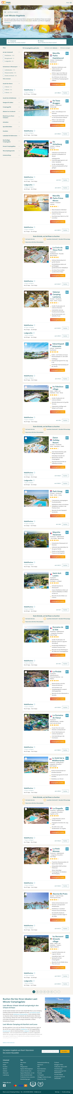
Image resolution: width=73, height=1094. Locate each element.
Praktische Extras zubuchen (27, 1077)
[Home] (5, 12)
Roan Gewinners (41, 1068)
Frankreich (5, 1062)
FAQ (38, 1066)
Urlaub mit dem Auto (25, 1071)
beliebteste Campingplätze (20, 1014)
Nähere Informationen (9, 1042)
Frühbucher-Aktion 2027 (60, 1066)
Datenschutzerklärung (43, 1062)
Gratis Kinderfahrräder (26, 1075)
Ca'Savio (56, 1062)
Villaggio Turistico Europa (44, 1077)
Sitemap (57, 1091)
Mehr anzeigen (7, 78)
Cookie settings (66, 1091)
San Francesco (41, 1071)
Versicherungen (58, 1068)
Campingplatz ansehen (57, 84)
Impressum (40, 1064)
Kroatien (5, 1066)
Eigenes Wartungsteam (26, 1068)
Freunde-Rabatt (58, 1074)
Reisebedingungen (25, 1079)
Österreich (5, 1073)
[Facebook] (4, 1085)
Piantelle (39, 1073)
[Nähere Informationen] (34, 89)
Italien (4, 1064)
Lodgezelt (26, 1031)
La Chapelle (40, 1075)
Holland (5, 1071)
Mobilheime (24, 1029)
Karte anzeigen (66, 48)
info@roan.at (37, 1092)
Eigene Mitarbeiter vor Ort (27, 1073)
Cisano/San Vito (41, 1079)
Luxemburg (6, 1075)
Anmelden (64, 1051)
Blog (21, 1064)
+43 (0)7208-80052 (28, 1092)
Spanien (5, 1068)
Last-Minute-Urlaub (34, 1012)
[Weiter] (55, 991)
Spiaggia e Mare (58, 1064)
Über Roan (23, 1062)
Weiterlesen (7, 22)
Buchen (65, 93)
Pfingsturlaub (23, 1066)
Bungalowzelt (6, 1031)
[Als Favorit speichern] (26, 54)
